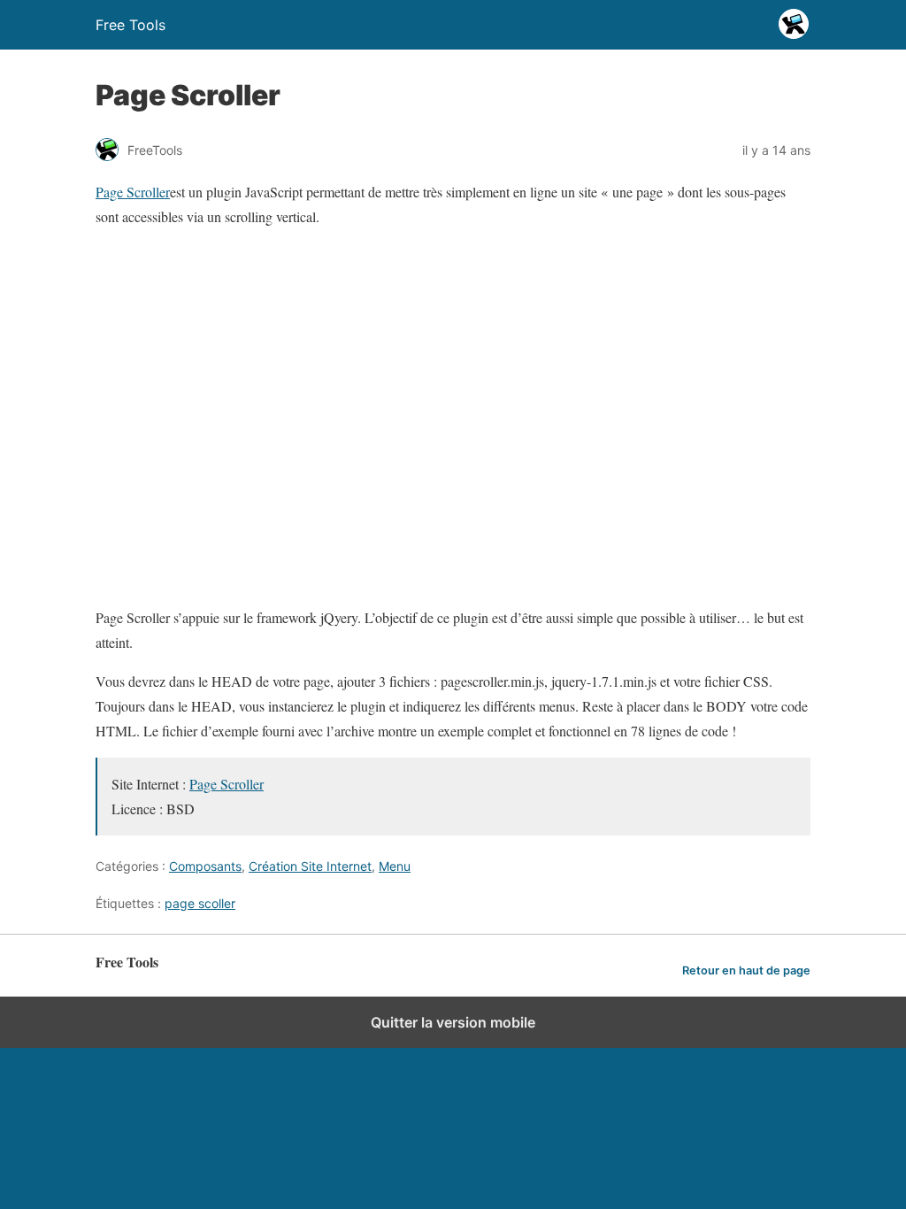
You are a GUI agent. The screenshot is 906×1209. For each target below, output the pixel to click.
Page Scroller (133, 191)
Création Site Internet (310, 866)
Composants (205, 866)
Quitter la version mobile (453, 1022)
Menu (395, 866)
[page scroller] (374, 578)
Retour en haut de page (746, 970)
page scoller (200, 903)
